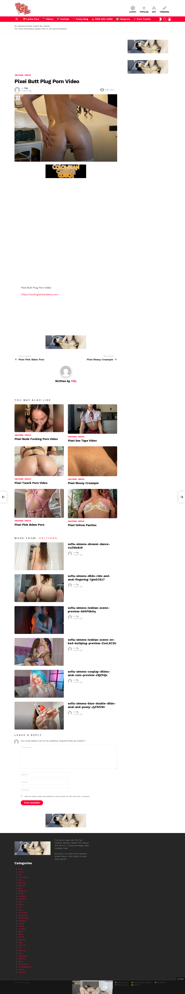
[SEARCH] (165, 19)
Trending (164, 12)
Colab (21, 893)
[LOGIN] (169, 19)
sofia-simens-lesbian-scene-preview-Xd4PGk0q (89, 609)
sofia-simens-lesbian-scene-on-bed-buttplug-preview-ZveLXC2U (92, 641)
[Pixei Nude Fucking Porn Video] (39, 418)
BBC (20, 880)
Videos (28, 435)
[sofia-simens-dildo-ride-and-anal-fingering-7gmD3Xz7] (39, 588)
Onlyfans (18, 435)
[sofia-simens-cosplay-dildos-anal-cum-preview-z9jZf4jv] (39, 684)
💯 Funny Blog (80, 19)
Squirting (22, 956)
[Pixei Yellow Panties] (92, 503)
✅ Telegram (123, 19)
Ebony (21, 904)
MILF (20, 931)
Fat (19, 907)
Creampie (22, 899)
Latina (21, 926)
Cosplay (21, 896)
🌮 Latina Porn (31, 19)
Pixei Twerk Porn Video (31, 483)
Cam (20, 888)
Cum (20, 902)
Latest (132, 12)
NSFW (21, 937)
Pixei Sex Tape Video (82, 440)
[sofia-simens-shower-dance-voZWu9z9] (39, 556)
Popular (144, 12)
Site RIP (21, 950)
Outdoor (22, 945)
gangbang (22, 915)
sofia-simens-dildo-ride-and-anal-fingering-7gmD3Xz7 (89, 577)
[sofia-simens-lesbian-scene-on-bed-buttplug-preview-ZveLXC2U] (39, 652)
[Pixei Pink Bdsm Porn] (39, 503)
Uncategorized (24, 967)
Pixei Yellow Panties (82, 525)
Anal (20, 869)
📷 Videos (48, 19)
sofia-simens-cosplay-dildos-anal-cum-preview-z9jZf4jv (89, 673)
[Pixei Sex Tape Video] (92, 419)
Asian (20, 872)
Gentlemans (23, 918)
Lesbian (21, 929)
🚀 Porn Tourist (142, 19)
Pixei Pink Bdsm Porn (29, 524)
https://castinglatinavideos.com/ (40, 294)
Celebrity (22, 891)
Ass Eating (23, 877)
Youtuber (22, 972)
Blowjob (22, 885)
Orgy (20, 942)
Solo (20, 953)
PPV (20, 948)
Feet (20, 910)
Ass (19, 874)
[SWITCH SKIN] (160, 19)
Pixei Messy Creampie (83, 483)
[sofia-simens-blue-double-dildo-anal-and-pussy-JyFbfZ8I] (39, 716)
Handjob (22, 921)
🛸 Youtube (63, 19)
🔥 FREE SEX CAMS (102, 19)
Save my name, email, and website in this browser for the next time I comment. (57, 796)
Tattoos (21, 959)
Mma (20, 934)
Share (18, 98)
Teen (20, 961)
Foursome (22, 912)
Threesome (23, 964)
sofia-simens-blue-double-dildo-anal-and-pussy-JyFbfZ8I (92, 705)
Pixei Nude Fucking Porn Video (36, 439)
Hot (154, 12)
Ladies (21, 923)
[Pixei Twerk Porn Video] (39, 461)
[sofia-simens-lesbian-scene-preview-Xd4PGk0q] (39, 620)
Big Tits (21, 883)
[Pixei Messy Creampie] (92, 461)
